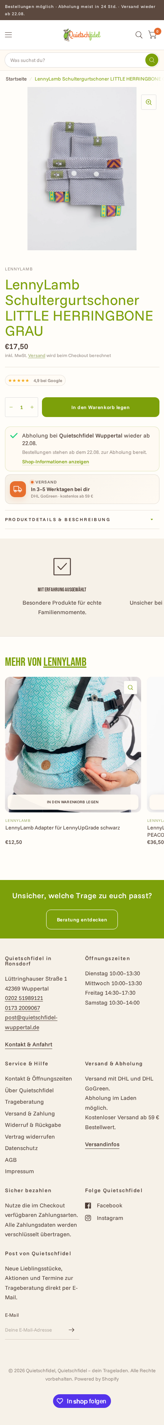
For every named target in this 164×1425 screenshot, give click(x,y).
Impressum (19, 1171)
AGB (11, 1159)
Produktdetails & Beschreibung (58, 519)
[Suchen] (151, 60)
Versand (36, 355)
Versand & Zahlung (30, 1113)
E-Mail (12, 1315)
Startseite (16, 79)
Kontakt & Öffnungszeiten (38, 1078)
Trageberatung (24, 1101)
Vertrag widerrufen (30, 1136)
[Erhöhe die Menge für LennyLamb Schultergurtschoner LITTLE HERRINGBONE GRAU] (32, 407)
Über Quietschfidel (29, 1090)
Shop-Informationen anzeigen (55, 461)
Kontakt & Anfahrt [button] (28, 1044)
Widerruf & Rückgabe (33, 1124)
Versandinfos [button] (102, 1144)
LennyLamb (65, 662)
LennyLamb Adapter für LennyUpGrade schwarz (62, 827)
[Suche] (139, 35)
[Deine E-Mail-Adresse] (71, 1330)
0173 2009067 (22, 1007)
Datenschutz (21, 1148)
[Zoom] (148, 102)
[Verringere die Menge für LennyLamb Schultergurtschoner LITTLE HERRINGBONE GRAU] (11, 407)
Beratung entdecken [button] (82, 919)
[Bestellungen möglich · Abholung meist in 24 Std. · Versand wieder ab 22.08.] (82, 10)
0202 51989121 (24, 998)
